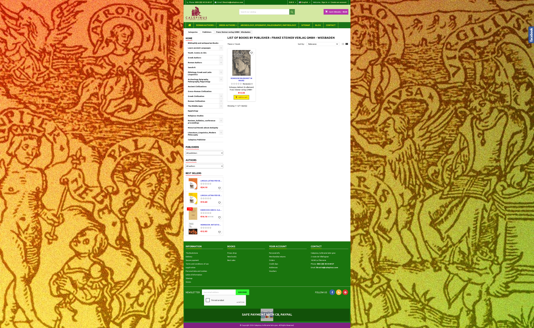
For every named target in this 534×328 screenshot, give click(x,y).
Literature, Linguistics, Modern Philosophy (202, 134)
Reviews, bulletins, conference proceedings (201, 122)
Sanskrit (192, 67)
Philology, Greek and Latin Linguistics (200, 73)
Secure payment (192, 260)
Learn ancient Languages (199, 48)
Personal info (274, 253)
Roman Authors (205, 25)
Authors (191, 160)
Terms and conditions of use (197, 264)
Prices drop (232, 253)
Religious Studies (196, 116)
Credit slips (273, 264)
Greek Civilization (196, 96)
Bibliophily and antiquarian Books (203, 43)
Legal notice (190, 267)
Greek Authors (227, 25)
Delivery (189, 257)
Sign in (324, 2)
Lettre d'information (194, 275)
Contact (331, 25)
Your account (278, 246)
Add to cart (241, 97)
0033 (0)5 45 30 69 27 (203, 2)
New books (232, 257)
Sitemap (305, 25)
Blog (318, 25)
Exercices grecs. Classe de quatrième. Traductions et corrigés (211, 210)
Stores (188, 282)
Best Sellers (193, 173)
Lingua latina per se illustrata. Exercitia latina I (211, 195)
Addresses (273, 267)
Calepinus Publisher (197, 140)
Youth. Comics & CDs (197, 53)
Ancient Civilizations (197, 86)
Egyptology (193, 111)
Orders (272, 260)
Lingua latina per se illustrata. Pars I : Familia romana (211, 181)
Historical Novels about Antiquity (203, 128)
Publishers (192, 147)
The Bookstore (192, 253)
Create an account (339, 2)
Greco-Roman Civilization (200, 91)
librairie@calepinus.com (232, 2)
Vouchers (273, 271)
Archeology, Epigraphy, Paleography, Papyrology (268, 25)
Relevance (323, 44)
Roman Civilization (196, 101)
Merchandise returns (277, 257)
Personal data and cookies (196, 271)
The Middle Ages (195, 106)
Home (189, 38)
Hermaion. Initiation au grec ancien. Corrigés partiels (211, 225)
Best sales (231, 260)
